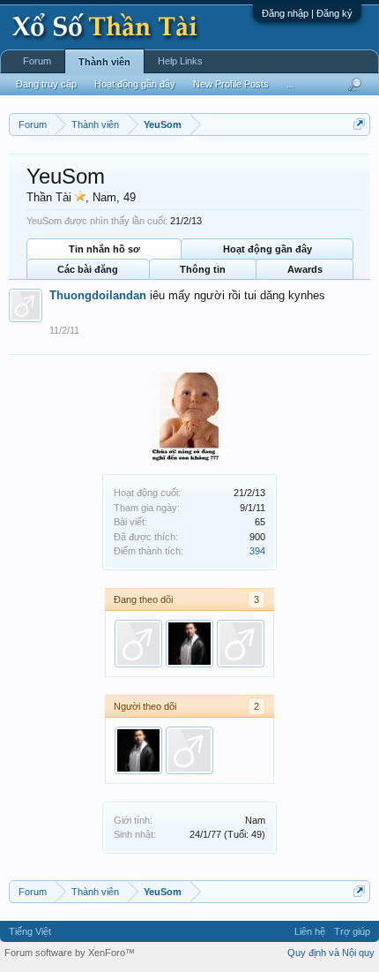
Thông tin (203, 269)
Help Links (180, 61)
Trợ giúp (352, 931)
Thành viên (104, 62)
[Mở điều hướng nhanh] (359, 124)
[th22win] (240, 643)
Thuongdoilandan (97, 295)
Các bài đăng (87, 269)
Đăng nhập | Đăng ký (307, 13)
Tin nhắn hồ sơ (104, 249)
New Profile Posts (231, 84)
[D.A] (138, 643)
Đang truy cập (46, 84)
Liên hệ (309, 931)
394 (257, 551)
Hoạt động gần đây (267, 249)
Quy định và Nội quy (331, 952)
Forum (37, 61)
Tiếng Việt (30, 931)
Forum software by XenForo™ (69, 952)
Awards (305, 269)
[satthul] (189, 643)
